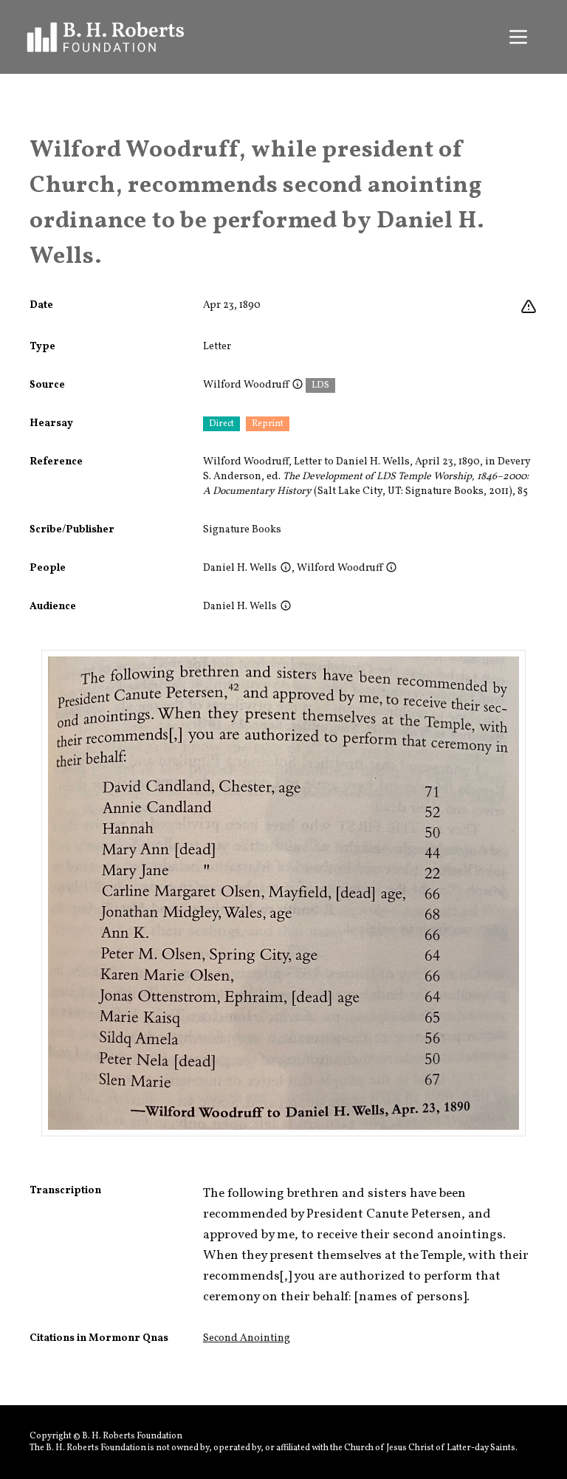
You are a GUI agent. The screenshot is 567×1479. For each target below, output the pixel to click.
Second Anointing (246, 1338)
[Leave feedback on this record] (528, 307)
